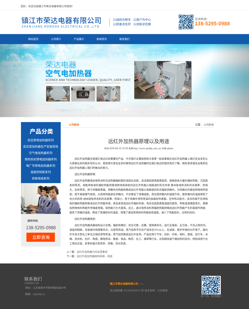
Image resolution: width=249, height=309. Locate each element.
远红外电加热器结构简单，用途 (94, 256)
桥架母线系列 (40, 178)
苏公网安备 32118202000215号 (127, 290)
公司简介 (56, 39)
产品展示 (79, 39)
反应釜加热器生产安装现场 (40, 146)
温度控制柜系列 (40, 172)
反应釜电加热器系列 (41, 140)
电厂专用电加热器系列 (40, 165)
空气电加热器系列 (40, 152)
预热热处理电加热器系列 (41, 159)
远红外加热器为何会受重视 (92, 252)
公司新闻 (208, 124)
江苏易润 (162, 290)
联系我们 (124, 39)
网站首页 (33, 39)
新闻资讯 (102, 39)
